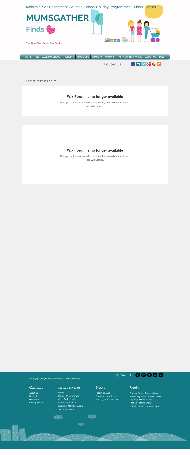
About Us (33, 393)
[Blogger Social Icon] (159, 64)
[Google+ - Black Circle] (143, 375)
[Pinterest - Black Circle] (161, 375)
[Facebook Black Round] (137, 375)
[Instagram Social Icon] (138, 64)
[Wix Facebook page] (133, 64)
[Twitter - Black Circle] (149, 375)
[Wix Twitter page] (143, 64)
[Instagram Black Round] (155, 375)
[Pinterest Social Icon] (154, 64)
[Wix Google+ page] (149, 64)
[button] (68, 56)
